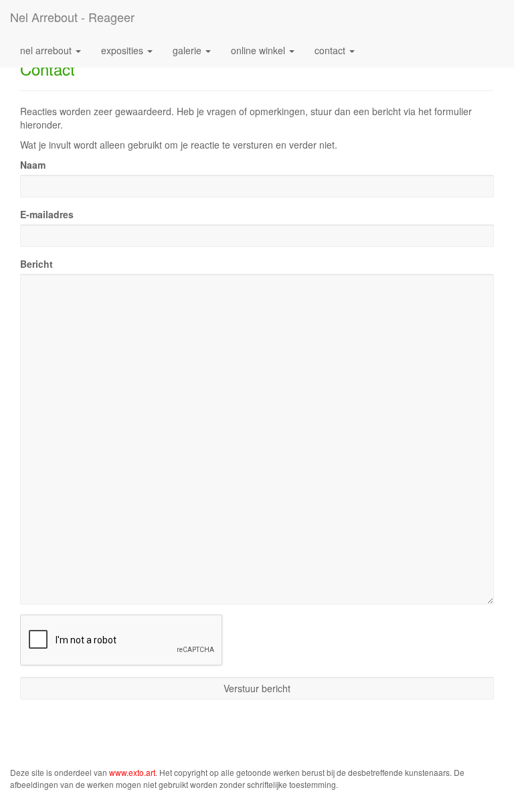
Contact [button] (331, 50)
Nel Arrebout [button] (47, 50)
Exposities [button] (123, 50)
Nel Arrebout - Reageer (72, 16)
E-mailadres (47, 214)
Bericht (36, 263)
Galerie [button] (188, 50)
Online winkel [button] (259, 50)
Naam (33, 164)
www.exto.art (132, 772)
